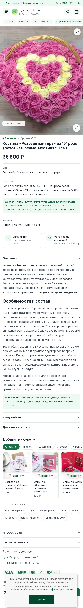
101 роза (9, 517)
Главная (9, 21)
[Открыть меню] (6, 11)
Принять (41, 599)
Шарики (27, 446)
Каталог (23, 21)
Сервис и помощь (15, 542)
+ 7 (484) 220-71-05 (69, 3)
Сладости (45, 446)
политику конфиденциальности (54, 589)
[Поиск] (67, 11)
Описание (10, 258)
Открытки (11, 446)
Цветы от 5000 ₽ (55, 517)
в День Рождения (29, 517)
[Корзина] (76, 11)
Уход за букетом (15, 417)
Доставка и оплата (17, 427)
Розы (63, 510)
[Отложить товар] (77, 31)
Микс (75, 510)
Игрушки (62, 446)
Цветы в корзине (42, 21)
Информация (12, 532)
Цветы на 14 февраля (42, 510)
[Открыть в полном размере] (76, 128)
